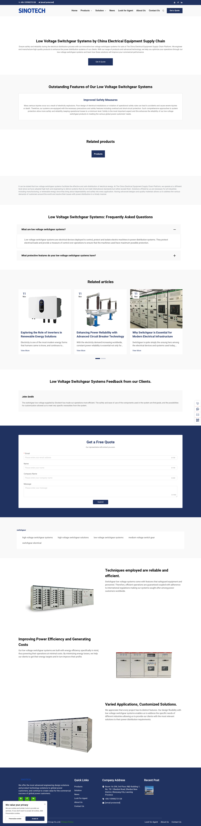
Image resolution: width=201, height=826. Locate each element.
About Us (141, 10)
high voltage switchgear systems (37, 537)
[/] (25, 779)
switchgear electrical (31, 543)
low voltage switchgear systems (108, 537)
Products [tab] (98, 154)
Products (85, 10)
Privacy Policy (67, 822)
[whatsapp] (197, 409)
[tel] (197, 403)
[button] (97, 358)
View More (25, 350)
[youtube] (175, 2)
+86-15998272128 (28, 2)
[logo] (37, 11)
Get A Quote (100, 62)
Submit (101, 502)
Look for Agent (125, 10)
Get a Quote (175, 10)
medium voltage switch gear (142, 537)
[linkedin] (182, 2)
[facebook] (178, 2)
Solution (99, 10)
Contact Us (154, 10)
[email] (197, 414)
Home (74, 10)
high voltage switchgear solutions (73, 537)
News (112, 10)
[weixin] (197, 420)
